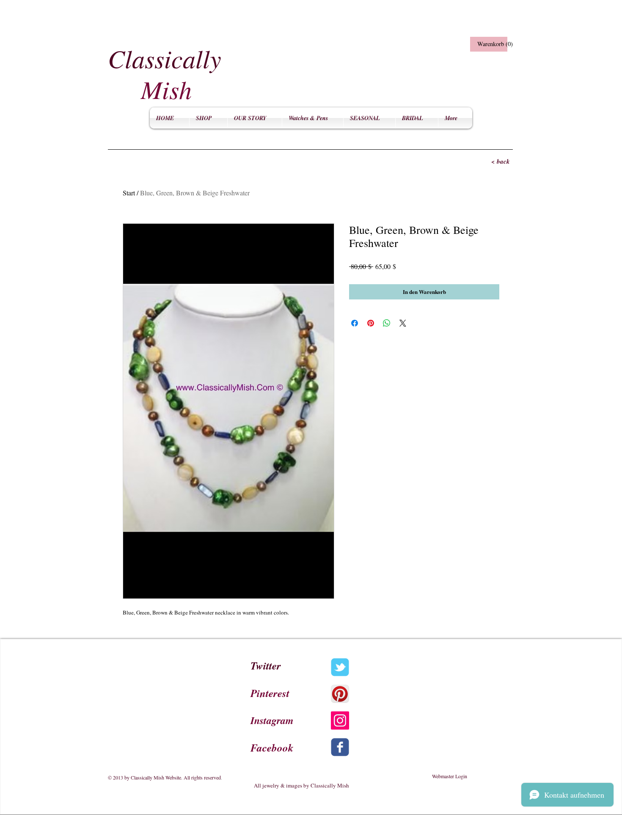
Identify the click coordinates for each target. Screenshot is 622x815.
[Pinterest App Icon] (340, 694)
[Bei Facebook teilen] (355, 323)
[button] (487, 44)
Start (129, 192)
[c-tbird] (340, 667)
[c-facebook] (340, 747)
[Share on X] (403, 323)
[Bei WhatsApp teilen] (387, 323)
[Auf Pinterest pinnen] (371, 323)
